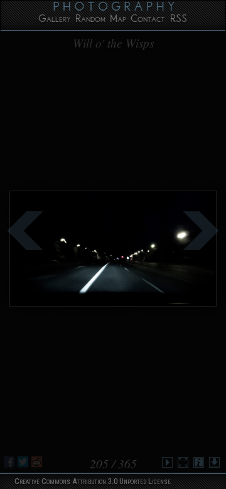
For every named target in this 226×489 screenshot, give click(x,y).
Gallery (54, 20)
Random (90, 20)
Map (118, 20)
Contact (147, 20)
